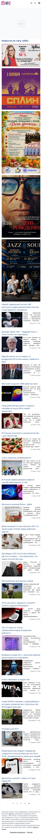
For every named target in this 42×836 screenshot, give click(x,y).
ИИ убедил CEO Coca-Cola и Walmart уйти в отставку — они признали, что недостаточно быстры (20, 556)
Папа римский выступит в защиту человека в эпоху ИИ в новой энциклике (18, 408)
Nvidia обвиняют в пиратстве (16, 679)
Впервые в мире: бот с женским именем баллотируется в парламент (21, 656)
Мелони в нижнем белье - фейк (17, 504)
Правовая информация (17, 832)
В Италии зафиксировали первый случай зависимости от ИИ (18, 481)
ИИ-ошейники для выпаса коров (17, 581)
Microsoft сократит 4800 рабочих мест (20, 383)
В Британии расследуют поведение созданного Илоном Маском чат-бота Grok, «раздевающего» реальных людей (21, 753)
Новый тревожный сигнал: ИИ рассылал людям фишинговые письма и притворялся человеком (20, 307)
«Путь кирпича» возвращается (16, 457)
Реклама (29, 832)
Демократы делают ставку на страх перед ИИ (19, 779)
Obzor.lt (11, 814)
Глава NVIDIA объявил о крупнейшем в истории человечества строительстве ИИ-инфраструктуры (20, 704)
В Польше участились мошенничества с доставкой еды (20, 434)
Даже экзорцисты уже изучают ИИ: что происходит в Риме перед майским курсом (20, 529)
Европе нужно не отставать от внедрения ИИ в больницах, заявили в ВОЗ (20, 359)
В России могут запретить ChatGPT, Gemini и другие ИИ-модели (18, 604)
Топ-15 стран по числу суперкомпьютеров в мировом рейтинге (16, 630)
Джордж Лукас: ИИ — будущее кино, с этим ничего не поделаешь (20, 333)
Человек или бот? (10, 729)
